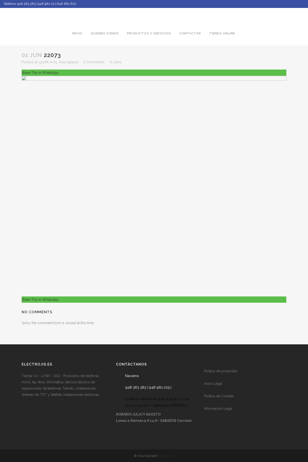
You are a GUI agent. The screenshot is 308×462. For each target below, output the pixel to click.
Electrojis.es (166, 455)
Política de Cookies (219, 396)
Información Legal (218, 409)
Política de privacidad (220, 371)
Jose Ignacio (68, 62)
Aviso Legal (213, 383)
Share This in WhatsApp (40, 73)
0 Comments (93, 62)
